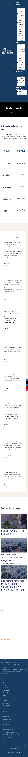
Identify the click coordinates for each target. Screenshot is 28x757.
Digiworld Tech (17, 752)
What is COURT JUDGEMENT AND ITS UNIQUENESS (11, 557)
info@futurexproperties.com (12, 626)
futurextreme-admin (8, 537)
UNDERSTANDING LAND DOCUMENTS (12, 532)
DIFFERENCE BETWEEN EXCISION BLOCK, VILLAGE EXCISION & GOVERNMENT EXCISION (13, 585)
